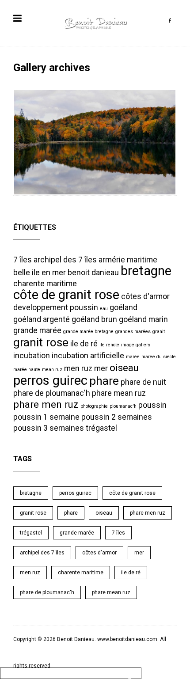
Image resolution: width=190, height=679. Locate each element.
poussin (152, 405)
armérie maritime (128, 259)
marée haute (26, 369)
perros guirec (50, 380)
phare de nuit (143, 382)
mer (101, 368)
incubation (31, 355)
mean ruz (52, 369)
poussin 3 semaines (48, 428)
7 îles (22, 259)
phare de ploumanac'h (51, 393)
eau (104, 308)
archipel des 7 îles (65, 259)
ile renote (109, 345)
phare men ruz (46, 404)
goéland (123, 307)
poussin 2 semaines (116, 417)
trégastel (101, 428)
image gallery (135, 345)
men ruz (78, 368)
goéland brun (94, 319)
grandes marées (133, 331)
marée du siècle (158, 357)
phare (104, 381)
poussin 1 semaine (46, 417)
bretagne (146, 271)
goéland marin (143, 319)
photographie (94, 406)
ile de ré (84, 343)
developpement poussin (55, 307)
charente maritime (45, 283)
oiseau (124, 367)
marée (133, 357)
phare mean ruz (119, 393)
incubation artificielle (88, 355)
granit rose (40, 342)
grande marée (37, 330)
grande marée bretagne (88, 331)
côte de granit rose (66, 294)
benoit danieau (93, 272)
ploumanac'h (123, 406)
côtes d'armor (145, 296)
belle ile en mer (39, 272)
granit (158, 331)
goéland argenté (41, 319)
